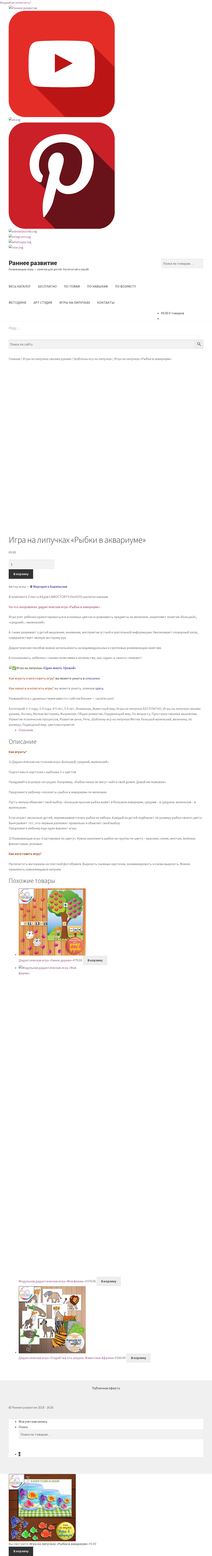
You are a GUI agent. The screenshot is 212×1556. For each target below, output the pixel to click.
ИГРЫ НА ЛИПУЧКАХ (74, 302)
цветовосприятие (61, 724)
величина (180, 719)
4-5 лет (57, 708)
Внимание (83, 708)
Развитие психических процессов (33, 719)
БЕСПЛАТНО (47, 286)
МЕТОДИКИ (17, 302)
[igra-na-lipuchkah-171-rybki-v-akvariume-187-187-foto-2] (106, 491)
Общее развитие (90, 714)
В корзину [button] (95, 960)
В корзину (21, 574)
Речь (86, 719)
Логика (26, 714)
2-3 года (32, 708)
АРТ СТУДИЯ (43, 302)
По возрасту (141, 714)
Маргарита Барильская (50, 586)
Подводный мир (34, 724)
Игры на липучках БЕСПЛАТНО (138, 708)
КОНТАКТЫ (105, 302)
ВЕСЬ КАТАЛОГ (20, 286)
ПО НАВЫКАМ (97, 286)
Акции (4, 2)
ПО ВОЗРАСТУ (125, 286)
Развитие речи (70, 719)
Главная (14, 359)
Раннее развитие (33, 263)
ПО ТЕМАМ (72, 286)
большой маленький (156, 719)
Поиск (23, 1427)
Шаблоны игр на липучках (93, 359)
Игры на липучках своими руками (47, 359)
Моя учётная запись (33, 1421)
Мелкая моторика (46, 714)
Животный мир (103, 708)
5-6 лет (69, 708)
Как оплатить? (20, 2)
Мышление (68, 714)
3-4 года (45, 708)
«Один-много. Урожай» (59, 668)
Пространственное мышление (174, 714)
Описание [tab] (26, 730)
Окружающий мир (117, 714)
